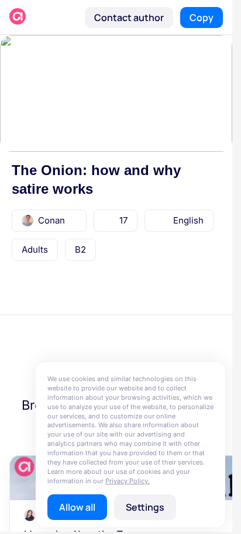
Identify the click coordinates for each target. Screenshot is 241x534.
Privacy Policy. (127, 481)
